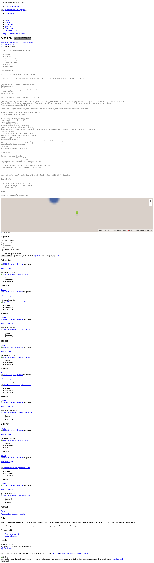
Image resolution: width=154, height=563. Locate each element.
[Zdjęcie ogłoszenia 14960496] (8, 44)
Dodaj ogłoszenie (11, 536)
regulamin (37, 256)
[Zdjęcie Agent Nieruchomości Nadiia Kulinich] (14, 274)
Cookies (78, 553)
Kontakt (85, 553)
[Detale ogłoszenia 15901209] (12, 430)
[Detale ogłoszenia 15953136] (12, 292)
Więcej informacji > (117, 559)
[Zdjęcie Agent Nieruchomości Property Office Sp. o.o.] (17, 302)
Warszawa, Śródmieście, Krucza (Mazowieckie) (17, 43)
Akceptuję (5, 561)
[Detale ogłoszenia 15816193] (12, 264)
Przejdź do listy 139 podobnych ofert (13, 514)
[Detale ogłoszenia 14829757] (12, 319)
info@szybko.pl (6, 548)
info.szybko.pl (5, 550)
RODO (57, 256)
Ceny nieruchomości (12, 6)
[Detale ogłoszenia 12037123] (12, 375)
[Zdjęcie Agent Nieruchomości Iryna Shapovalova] (15, 468)
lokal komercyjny (7, 268)
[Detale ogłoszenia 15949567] (12, 402)
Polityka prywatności (67, 553)
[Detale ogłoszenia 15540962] (12, 347)
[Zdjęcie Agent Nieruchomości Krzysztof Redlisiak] (16, 329)
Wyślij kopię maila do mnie (12, 254)
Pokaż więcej (66, 175)
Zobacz (3, 290)
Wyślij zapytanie (7, 256)
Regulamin (55, 553)
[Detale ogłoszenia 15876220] (12, 458)
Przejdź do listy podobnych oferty (13, 34)
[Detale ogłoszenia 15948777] (12, 485)
